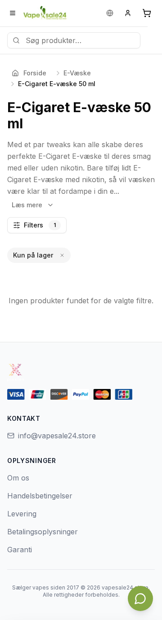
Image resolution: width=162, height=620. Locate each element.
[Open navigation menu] (12, 13)
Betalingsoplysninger (42, 531)
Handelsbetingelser (39, 495)
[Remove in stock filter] (62, 255)
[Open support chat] (140, 598)
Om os (18, 477)
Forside (34, 73)
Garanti (19, 549)
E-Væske (77, 73)
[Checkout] (147, 13)
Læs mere (27, 205)
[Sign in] (128, 13)
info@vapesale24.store (57, 435)
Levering (21, 513)
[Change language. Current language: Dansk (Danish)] (110, 13)
